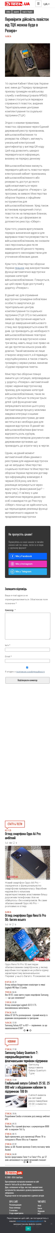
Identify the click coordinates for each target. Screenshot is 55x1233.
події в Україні (27, 11)
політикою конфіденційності (30, 671)
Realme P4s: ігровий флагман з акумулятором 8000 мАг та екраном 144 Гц (27, 1128)
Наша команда (14, 1207)
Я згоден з (25, 671)
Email (8, 656)
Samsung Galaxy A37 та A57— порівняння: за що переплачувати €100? (26, 1027)
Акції (39, 1205)
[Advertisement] (27, 731)
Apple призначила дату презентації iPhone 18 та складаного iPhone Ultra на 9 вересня (25, 1138)
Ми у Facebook (24, 556)
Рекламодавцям (15, 1204)
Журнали (41, 1211)
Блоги (40, 1208)
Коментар (10, 610)
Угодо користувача (16, 1213)
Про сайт (13, 1201)
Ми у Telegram (23, 571)
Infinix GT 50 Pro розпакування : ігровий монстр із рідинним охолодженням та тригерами (26, 1017)
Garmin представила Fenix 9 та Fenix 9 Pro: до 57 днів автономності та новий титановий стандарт (26, 1158)
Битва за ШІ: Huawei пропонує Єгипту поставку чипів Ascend (27, 1148)
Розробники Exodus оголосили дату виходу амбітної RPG (27, 1118)
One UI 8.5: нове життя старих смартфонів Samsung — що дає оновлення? (26, 996)
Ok (28, 1228)
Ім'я (7, 645)
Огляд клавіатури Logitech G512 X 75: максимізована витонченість (21, 1006)
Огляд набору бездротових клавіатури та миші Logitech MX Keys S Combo (25, 986)
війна (8, 11)
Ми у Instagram (24, 563)
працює (19, 267)
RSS (39, 1214)
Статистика (13, 1210)
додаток (16, 11)
